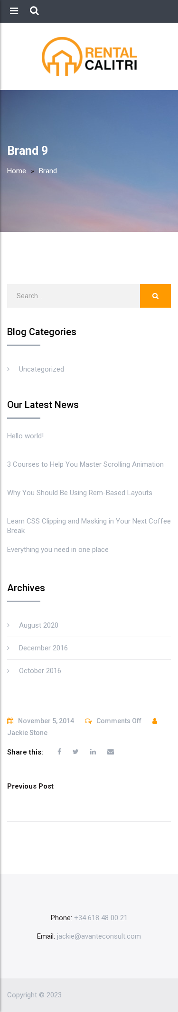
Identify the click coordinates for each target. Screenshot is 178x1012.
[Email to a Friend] (110, 751)
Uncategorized (41, 369)
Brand (48, 171)
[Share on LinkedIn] (93, 751)
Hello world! (25, 436)
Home (16, 171)
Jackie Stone (27, 733)
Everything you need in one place (58, 549)
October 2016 (40, 670)
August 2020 (38, 625)
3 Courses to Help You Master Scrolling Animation (85, 464)
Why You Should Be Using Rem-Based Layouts (79, 492)
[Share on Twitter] (76, 751)
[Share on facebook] (59, 751)
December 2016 (43, 648)
